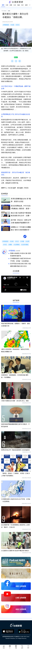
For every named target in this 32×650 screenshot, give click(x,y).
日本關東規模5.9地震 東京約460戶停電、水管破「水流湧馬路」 (20, 260)
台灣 (28, 241)
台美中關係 (25, 244)
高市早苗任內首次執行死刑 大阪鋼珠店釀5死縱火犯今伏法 (20, 265)
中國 (22, 241)
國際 (9, 10)
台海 (13, 25)
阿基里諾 (6, 25)
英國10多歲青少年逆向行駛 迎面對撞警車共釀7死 (20, 254)
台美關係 (17, 244)
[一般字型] (16, 61)
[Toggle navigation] (28, 646)
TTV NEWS (3, 10)
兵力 (18, 25)
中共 (5, 244)
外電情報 (12, 251)
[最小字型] (12, 61)
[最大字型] (19, 61)
